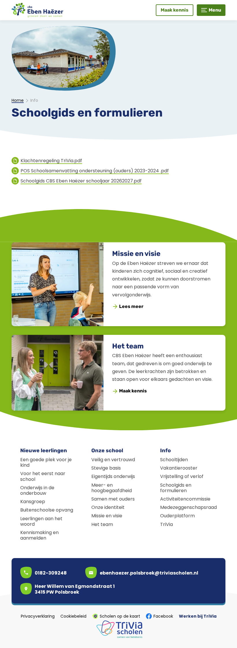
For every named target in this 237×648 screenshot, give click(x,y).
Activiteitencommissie (185, 499)
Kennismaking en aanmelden (39, 535)
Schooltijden (174, 459)
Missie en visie (136, 254)
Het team (128, 346)
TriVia (166, 524)
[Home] (38, 10)
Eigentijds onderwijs (113, 476)
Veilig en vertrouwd (113, 459)
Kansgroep (32, 501)
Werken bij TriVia (197, 616)
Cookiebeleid (73, 616)
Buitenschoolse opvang (46, 510)
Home (18, 100)
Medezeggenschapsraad (188, 507)
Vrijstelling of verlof (181, 476)
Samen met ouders (113, 499)
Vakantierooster (178, 468)
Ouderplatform (177, 515)
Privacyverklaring (38, 616)
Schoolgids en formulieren (175, 488)
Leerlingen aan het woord (41, 521)
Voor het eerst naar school (42, 476)
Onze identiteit (108, 507)
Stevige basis (106, 468)
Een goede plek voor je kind (46, 462)
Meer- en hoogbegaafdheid (111, 488)
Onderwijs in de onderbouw (37, 490)
